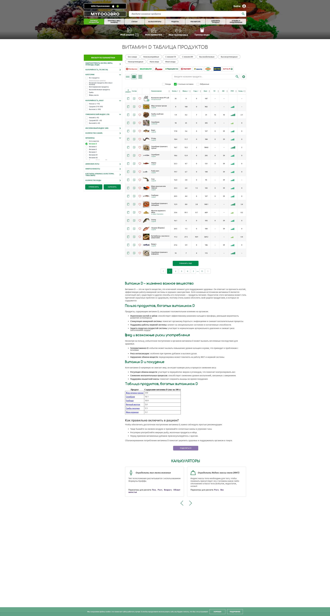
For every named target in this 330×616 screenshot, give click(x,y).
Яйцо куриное (132, 412)
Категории (89, 75)
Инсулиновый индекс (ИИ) (96, 128)
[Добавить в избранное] (139, 98)
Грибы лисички (133, 408)
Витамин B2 (93, 157)
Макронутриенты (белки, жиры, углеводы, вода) (99, 64)
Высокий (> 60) (94, 123)
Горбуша (130, 400)
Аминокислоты (92, 164)
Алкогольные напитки (97, 80)
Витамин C (93, 152)
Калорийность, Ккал (94, 101)
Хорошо (217, 612)
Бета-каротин (94, 141)
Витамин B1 (93, 155)
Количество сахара (93, 133)
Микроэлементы (92, 169)
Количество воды (93, 180)
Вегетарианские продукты (99, 87)
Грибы (91, 92)
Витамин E (93, 146)
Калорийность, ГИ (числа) (96, 70)
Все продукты (94, 78)
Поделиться (185, 448)
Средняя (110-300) (96, 106)
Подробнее (235, 612)
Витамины (90, 138)
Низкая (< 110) (94, 104)
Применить (94, 187)
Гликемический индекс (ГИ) (97, 114)
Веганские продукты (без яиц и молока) (100, 83)
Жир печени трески (134, 393)
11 (202, 271)
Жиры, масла (93, 95)
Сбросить (112, 187)
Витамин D (93, 144)
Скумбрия (130, 397)
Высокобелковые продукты (99, 89)
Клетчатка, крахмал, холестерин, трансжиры (99, 174)
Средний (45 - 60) (95, 120)
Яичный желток (133, 404)
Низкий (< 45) (94, 117)
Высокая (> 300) (95, 109)
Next (207, 271)
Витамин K (93, 149)
